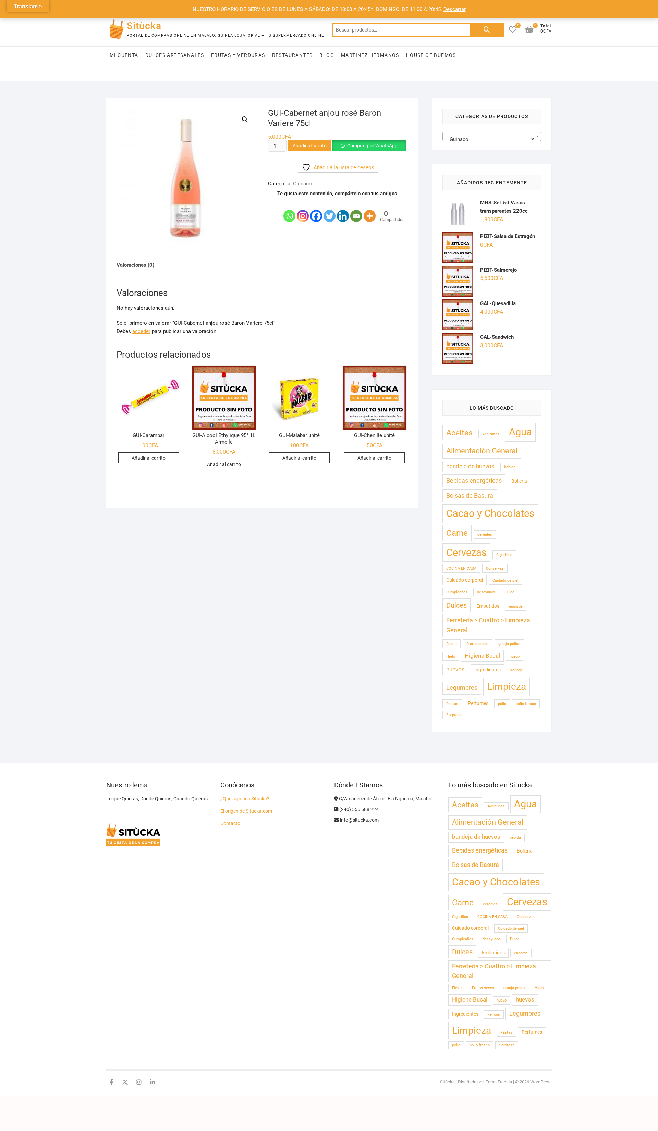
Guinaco (302, 184)
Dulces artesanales (174, 55)
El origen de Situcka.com (246, 811)
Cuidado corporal (464, 580)
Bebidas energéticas (474, 480)
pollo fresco (526, 703)
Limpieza (506, 686)
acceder (141, 331)
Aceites (459, 432)
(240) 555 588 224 (358, 809)
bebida (509, 467)
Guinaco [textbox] (490, 139)
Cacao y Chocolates (490, 513)
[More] (370, 210)
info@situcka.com (359, 820)
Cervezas (466, 552)
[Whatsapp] (289, 210)
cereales (484, 534)
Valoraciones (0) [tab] (135, 265)
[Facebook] (316, 210)
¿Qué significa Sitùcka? (244, 798)
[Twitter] (330, 210)
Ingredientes (487, 669)
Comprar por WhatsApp (372, 145)
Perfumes (478, 703)
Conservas (495, 568)
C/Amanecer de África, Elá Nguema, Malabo (384, 798)
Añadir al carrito (310, 145)
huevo (515, 656)
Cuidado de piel (505, 580)
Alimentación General (481, 450)
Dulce (509, 592)
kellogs (516, 670)
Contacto (230, 823)
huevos (455, 669)
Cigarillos (504, 554)
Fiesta (451, 644)
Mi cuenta (124, 55)
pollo (502, 703)
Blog (326, 55)
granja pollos (509, 644)
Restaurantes (292, 55)
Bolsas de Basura (469, 495)
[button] (245, 119)
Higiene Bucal (482, 655)
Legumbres (461, 688)
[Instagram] (303, 210)
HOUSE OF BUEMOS (431, 55)
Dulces (456, 605)
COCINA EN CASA (461, 568)
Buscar (487, 30)
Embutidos (487, 606)
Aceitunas (490, 434)
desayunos (486, 592)
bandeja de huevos (470, 466)
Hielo (450, 656)
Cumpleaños (456, 592)
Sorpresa (454, 715)
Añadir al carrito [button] (149, 458)
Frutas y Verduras (238, 55)
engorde (516, 606)
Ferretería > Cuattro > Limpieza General (488, 625)
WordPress (541, 1081)
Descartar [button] (454, 9)
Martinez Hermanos (370, 55)
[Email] (356, 210)
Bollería (519, 481)
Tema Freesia (499, 1081)
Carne (457, 533)
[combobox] (491, 136)
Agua (520, 432)
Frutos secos (477, 644)
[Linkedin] (343, 210)
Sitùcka (144, 26)
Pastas (452, 703)
